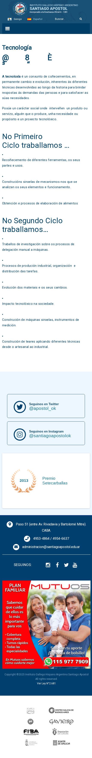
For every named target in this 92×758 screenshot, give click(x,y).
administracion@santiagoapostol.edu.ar (51, 547)
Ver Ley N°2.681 (46, 683)
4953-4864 (41, 539)
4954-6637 (61, 539)
